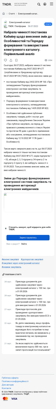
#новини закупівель (11, 267)
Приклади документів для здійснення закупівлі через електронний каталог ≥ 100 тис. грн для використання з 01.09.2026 (33, 300)
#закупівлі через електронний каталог (21, 263)
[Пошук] (38, 4)
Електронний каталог (28, 13)
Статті (12, 13)
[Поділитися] (11, 60)
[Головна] (3, 13)
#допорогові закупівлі (32, 259)
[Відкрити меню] (52, 4)
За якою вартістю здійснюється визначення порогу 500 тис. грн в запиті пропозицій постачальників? (33, 346)
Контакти (6, 388)
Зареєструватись (28, 237)
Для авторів (8, 384)
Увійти (24, 244)
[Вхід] (45, 4)
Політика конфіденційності (15, 381)
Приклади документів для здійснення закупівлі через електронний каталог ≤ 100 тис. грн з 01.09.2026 (33, 286)
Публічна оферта (10, 378)
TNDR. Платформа (17, 26)
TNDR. (7, 4)
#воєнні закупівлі (10, 259)
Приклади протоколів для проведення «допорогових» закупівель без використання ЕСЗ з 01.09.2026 (33, 314)
